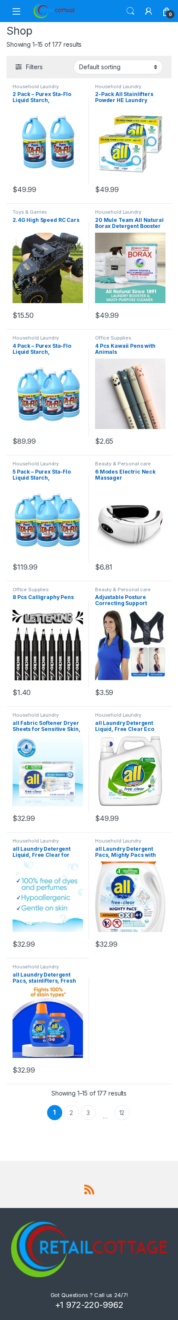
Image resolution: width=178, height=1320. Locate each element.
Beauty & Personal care (123, 464)
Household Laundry (36, 86)
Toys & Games (30, 212)
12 (122, 1112)
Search (130, 11)
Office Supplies (113, 338)
